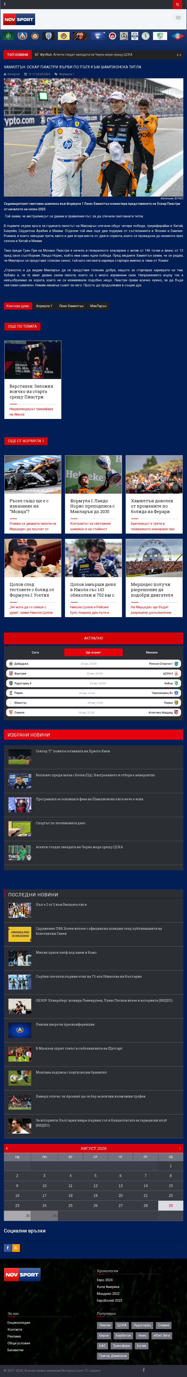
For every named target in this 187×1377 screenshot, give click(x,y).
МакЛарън (98, 306)
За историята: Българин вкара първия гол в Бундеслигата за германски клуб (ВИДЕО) (101, 1122)
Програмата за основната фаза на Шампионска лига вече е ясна (89, 799)
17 (44, 1196)
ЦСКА (122, 1325)
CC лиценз (93, 1371)
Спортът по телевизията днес (61, 823)
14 (146, 1186)
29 (171, 1206)
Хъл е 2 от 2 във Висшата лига (61, 904)
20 (121, 1196)
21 (146, 1196)
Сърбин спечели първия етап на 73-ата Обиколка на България (89, 976)
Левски (104, 1325)
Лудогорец (142, 1325)
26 (96, 1206)
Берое (104, 1336)
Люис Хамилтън (71, 306)
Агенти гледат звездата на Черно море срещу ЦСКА (92, 54)
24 (44, 1206)
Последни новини (33, 895)
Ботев (141, 1346)
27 (121, 1206)
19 (96, 1196)
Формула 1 (66, 74)
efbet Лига (162, 1336)
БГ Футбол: (44, 55)
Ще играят (93, 652)
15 (171, 1186)
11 (71, 1186)
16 (17, 1196)
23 (17, 1206)
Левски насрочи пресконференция (65, 1024)
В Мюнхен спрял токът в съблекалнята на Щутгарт (79, 1048)
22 (171, 1196)
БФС (102, 1346)
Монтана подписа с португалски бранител (71, 1072)
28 (146, 1206)
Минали (152, 652)
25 (70, 1206)
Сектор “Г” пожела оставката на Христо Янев (73, 751)
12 (96, 1186)
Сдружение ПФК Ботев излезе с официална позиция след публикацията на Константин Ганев (99, 931)
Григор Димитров (113, 1356)
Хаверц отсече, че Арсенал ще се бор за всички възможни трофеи (90, 1096)
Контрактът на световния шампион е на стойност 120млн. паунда (90, 529)
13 (121, 1186)
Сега (35, 652)
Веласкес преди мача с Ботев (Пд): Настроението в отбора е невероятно (95, 775)
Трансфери (121, 1346)
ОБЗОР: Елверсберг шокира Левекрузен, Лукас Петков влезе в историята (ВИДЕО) (104, 1000)
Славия (163, 1325)
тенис (142, 1336)
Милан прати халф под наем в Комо (66, 952)
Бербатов (123, 1336)
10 (44, 1186)
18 (70, 1196)
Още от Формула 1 (26, 441)
